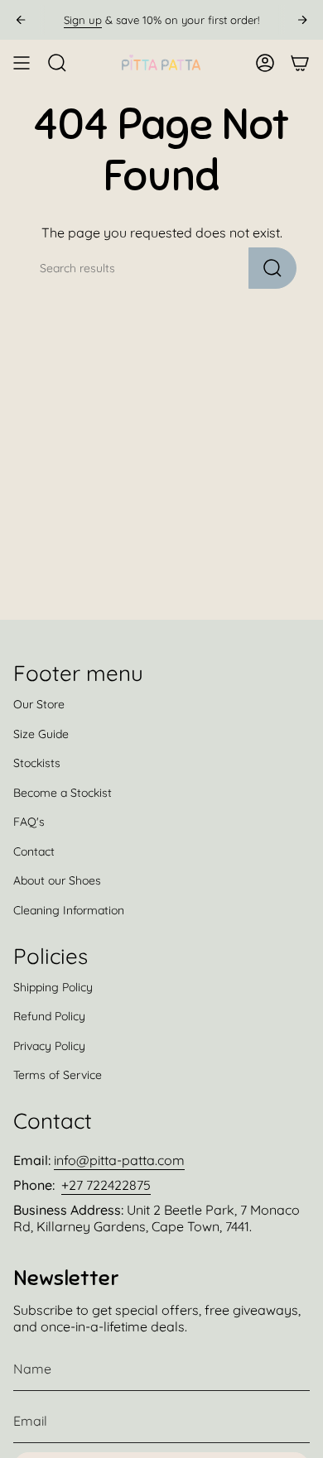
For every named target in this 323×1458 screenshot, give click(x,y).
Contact (34, 851)
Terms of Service (57, 1074)
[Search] (272, 268)
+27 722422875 (106, 1185)
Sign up (83, 19)
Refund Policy (49, 1016)
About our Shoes (57, 880)
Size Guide (41, 734)
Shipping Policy (53, 987)
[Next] (302, 19)
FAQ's (29, 821)
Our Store (39, 704)
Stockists (36, 762)
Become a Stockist (62, 792)
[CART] (299, 63)
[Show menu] (21, 63)
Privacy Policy (49, 1045)
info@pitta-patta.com (119, 1160)
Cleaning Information (68, 910)
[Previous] (20, 19)
